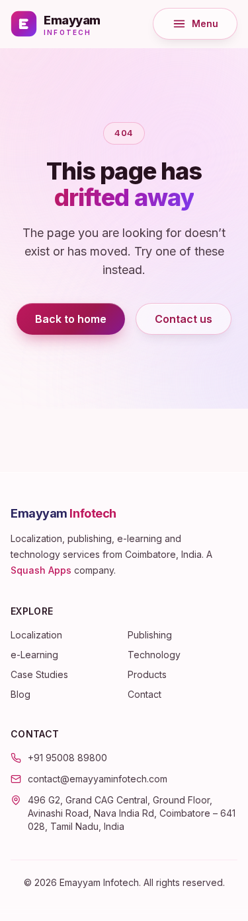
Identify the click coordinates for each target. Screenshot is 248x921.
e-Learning (34, 654)
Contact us (183, 318)
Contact (144, 694)
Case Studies (39, 674)
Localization (36, 634)
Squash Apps (41, 570)
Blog (20, 694)
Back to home (70, 318)
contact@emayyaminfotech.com (97, 778)
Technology (154, 654)
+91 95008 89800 (67, 757)
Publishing (150, 634)
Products (147, 674)
